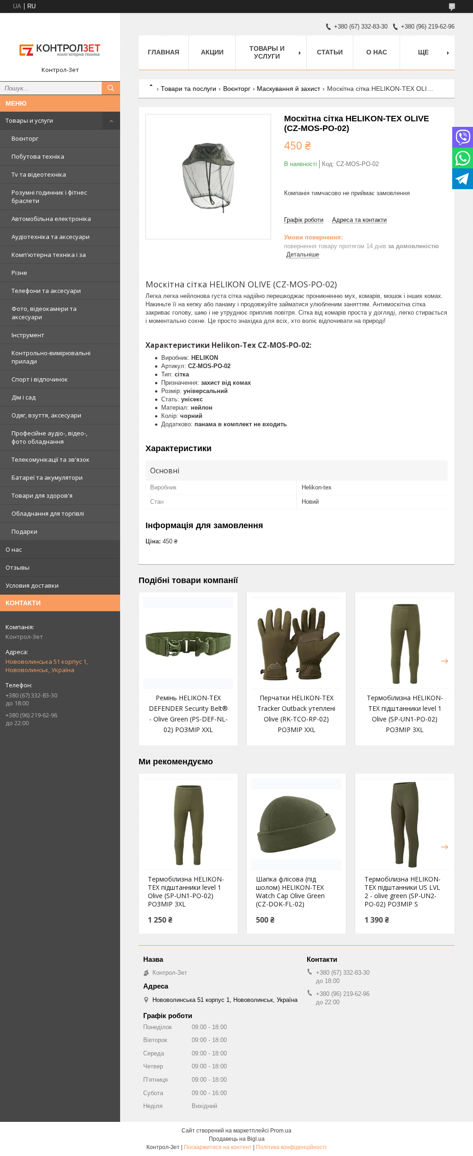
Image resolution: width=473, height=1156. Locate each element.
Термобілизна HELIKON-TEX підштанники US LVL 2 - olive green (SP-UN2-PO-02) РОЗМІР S (402, 891)
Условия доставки (32, 585)
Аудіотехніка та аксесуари (51, 236)
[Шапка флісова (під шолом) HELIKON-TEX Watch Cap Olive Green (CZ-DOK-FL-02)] (296, 824)
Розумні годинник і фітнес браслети (49, 196)
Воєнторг (25, 138)
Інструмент (28, 335)
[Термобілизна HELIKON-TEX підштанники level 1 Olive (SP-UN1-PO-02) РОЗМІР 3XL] (405, 643)
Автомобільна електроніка (51, 219)
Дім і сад (24, 397)
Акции (212, 52)
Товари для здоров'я (42, 495)
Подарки (24, 531)
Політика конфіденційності (291, 1147)
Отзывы (18, 567)
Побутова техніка (38, 156)
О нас (14, 549)
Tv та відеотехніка (39, 174)
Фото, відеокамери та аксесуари (44, 312)
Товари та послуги (188, 88)
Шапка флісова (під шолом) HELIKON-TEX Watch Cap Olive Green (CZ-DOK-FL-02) (290, 891)
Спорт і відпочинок (40, 379)
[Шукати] (111, 88)
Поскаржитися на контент (218, 1147)
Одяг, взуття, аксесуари (46, 415)
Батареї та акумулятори (47, 477)
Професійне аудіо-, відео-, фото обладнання (49, 437)
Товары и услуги (29, 120)
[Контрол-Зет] (60, 43)
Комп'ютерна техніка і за (49, 254)
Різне (19, 272)
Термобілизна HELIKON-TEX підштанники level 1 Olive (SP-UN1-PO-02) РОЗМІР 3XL (186, 891)
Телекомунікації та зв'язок (51, 459)
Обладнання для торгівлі (48, 513)
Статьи (330, 52)
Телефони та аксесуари (46, 290)
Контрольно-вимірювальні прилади (51, 357)
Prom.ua (280, 1130)
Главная (163, 52)
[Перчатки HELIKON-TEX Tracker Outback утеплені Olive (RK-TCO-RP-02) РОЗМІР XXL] (296, 643)
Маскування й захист (288, 88)
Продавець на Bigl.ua (237, 1139)
